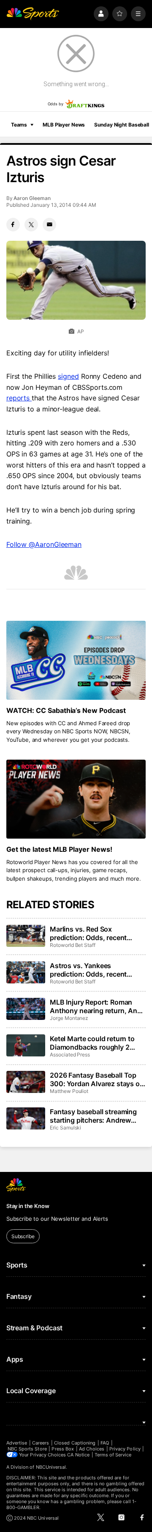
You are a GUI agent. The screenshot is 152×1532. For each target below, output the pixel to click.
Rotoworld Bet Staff (72, 945)
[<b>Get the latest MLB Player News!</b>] (76, 799)
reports (19, 398)
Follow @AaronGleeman (43, 544)
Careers (40, 1443)
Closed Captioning (74, 1443)
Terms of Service (113, 1455)
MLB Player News (64, 124)
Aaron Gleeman (32, 198)
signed (68, 376)
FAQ (104, 1443)
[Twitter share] (31, 224)
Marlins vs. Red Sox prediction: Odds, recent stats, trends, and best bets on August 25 (94, 933)
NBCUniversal (51, 1467)
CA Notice (78, 1455)
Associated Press (70, 1054)
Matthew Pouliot (69, 1091)
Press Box (63, 1449)
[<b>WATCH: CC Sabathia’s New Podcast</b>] (76, 660)
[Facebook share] (13, 224)
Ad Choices (92, 1449)
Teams (19, 124)
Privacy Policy (125, 1449)
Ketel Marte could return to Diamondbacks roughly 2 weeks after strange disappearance (92, 1042)
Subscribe (23, 1236)
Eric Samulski (65, 1127)
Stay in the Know (27, 1206)
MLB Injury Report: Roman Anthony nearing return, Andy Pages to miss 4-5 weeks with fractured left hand (97, 1006)
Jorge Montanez (69, 1018)
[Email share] (49, 224)
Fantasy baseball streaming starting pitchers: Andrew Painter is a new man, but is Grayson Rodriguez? (93, 1115)
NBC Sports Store (27, 1449)
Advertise (16, 1443)
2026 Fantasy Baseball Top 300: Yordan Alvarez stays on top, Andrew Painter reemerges (97, 1079)
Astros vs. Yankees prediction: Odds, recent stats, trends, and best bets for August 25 (94, 969)
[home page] (33, 13)
